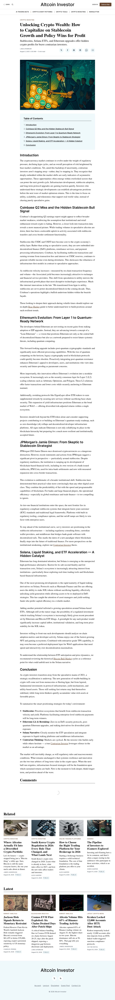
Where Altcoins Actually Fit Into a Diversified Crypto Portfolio (13, 847)
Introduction (31, 125)
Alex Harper (36, 875)
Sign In (95, 4)
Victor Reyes (92, 947)
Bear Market (34, 306)
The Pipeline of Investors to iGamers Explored (97, 845)
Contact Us (76, 985)
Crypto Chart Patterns (42, 12)
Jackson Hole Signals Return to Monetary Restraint (15, 920)
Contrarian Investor (62, 544)
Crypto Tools (61, 12)
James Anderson (10, 872)
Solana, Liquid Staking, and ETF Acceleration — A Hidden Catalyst (54, 141)
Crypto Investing (78, 12)
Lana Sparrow (26, 49)
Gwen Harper (92, 869)
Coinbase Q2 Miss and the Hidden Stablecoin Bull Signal (50, 129)
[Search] (12, 4)
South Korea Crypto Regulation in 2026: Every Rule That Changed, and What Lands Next (43, 848)
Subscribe (105, 4)
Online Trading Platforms (70, 839)
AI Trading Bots (22, 12)
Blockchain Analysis (40, 913)
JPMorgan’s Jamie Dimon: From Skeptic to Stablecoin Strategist (53, 137)
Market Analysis (10, 913)
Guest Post (65, 985)
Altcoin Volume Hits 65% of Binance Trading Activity (71, 920)
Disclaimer (55, 985)
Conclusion (31, 145)
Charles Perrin (10, 949)
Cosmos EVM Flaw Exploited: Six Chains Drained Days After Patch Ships (43, 921)
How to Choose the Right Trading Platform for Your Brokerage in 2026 (69, 847)
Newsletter (94, 12)
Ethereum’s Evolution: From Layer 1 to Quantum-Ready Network (53, 133)
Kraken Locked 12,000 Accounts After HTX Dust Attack (96, 921)
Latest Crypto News (95, 913)
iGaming (90, 839)
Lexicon (46, 985)
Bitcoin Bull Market (62, 658)
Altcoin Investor (57, 4)
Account (37, 985)
